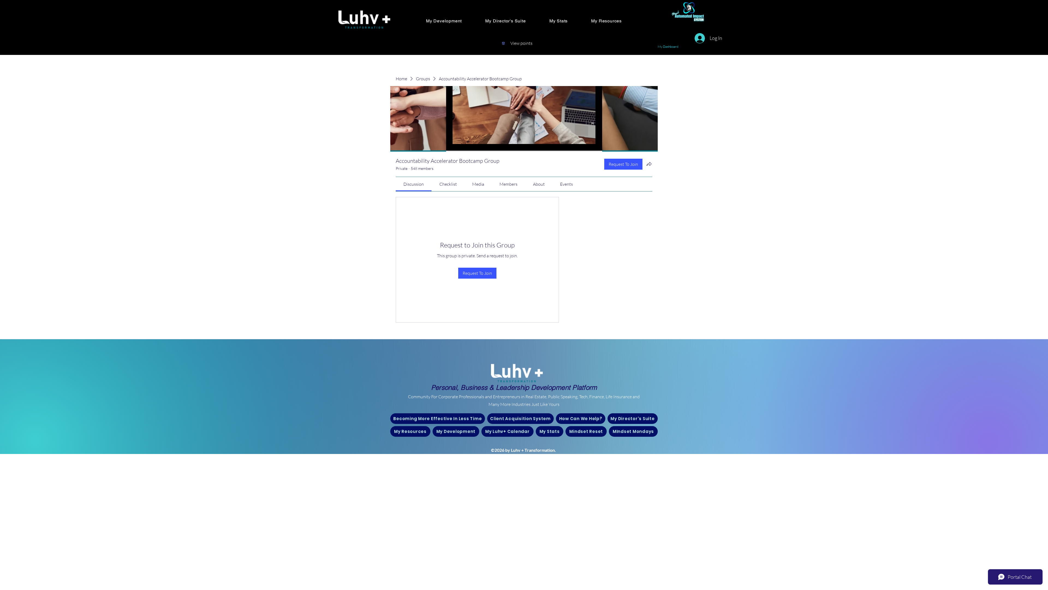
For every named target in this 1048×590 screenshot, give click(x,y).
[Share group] (649, 164)
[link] (413, 184)
